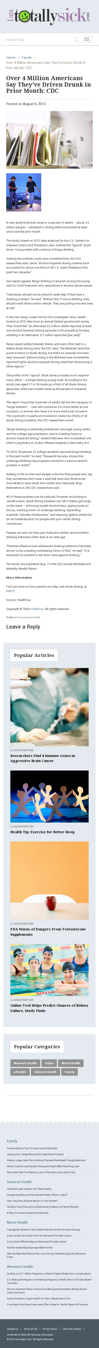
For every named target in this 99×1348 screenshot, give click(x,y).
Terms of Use (30, 1329)
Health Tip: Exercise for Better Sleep (42, 832)
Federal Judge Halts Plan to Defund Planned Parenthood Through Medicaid (46, 1160)
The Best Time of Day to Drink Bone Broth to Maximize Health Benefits (43, 1207)
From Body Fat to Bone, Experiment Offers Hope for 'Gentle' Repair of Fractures (47, 1304)
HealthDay (37, 609)
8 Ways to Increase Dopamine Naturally (28, 1213)
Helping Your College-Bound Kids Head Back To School (35, 1154)
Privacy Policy (50, 1329)
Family (27, 58)
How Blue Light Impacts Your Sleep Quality (29, 1189)
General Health (32, 617)
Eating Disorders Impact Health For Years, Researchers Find (38, 1298)
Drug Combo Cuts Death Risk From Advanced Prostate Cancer (39, 1235)
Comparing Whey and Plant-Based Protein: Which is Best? (37, 1195)
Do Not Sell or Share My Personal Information (30, 1334)
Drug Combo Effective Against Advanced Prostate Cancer (37, 1241)
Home (10, 58)
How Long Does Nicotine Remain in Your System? (32, 1201)
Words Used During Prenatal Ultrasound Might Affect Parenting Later (43, 1166)
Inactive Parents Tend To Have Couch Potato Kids (32, 1148)
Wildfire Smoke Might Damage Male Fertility (30, 1247)
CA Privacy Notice (71, 1329)
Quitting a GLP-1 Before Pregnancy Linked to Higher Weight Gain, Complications (49, 1273)
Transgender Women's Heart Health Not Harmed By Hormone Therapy (43, 1229)
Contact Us (12, 1329)
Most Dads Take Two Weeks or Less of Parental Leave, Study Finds (41, 1172)
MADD (10, 591)
